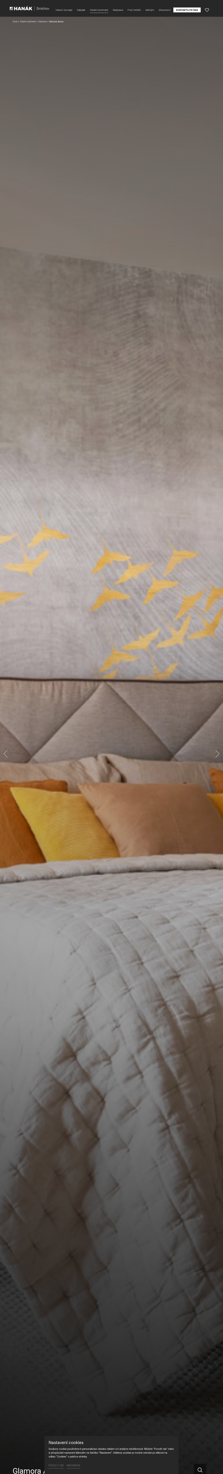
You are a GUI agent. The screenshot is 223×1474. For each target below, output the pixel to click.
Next (217, 753)
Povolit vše (56, 1465)
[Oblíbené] (207, 10)
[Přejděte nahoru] (215, 1466)
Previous (5, 753)
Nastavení (73, 1465)
